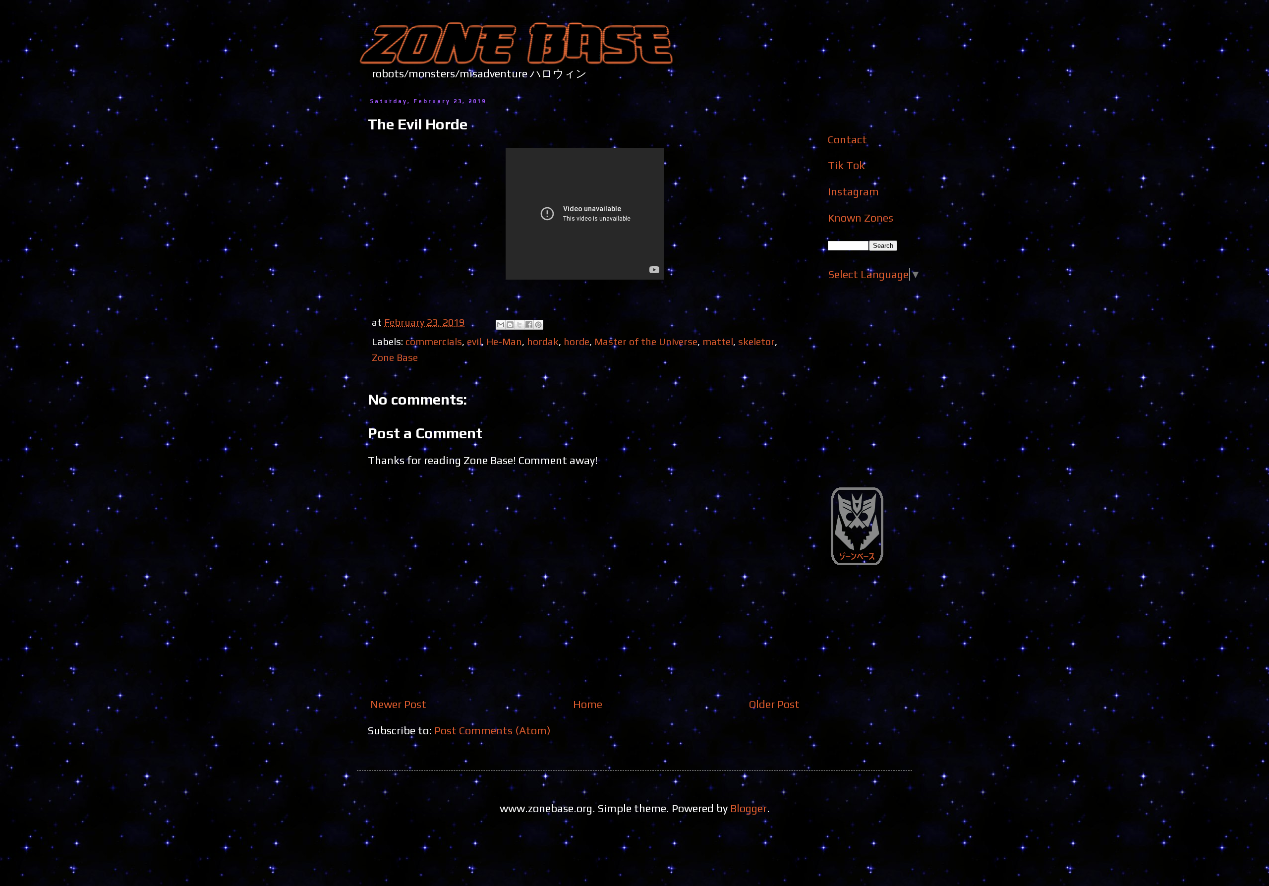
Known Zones (860, 217)
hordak (543, 341)
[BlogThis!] (510, 325)
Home (587, 704)
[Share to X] (519, 325)
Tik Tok (846, 165)
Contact (847, 139)
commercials (433, 341)
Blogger (748, 808)
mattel (717, 341)
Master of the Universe (645, 341)
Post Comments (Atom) (492, 730)
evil (474, 341)
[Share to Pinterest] (538, 325)
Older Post (774, 704)
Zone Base (395, 357)
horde (576, 341)
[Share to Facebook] (529, 325)
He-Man (504, 341)
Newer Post (398, 704)
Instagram (853, 191)
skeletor (756, 341)
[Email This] (501, 325)
